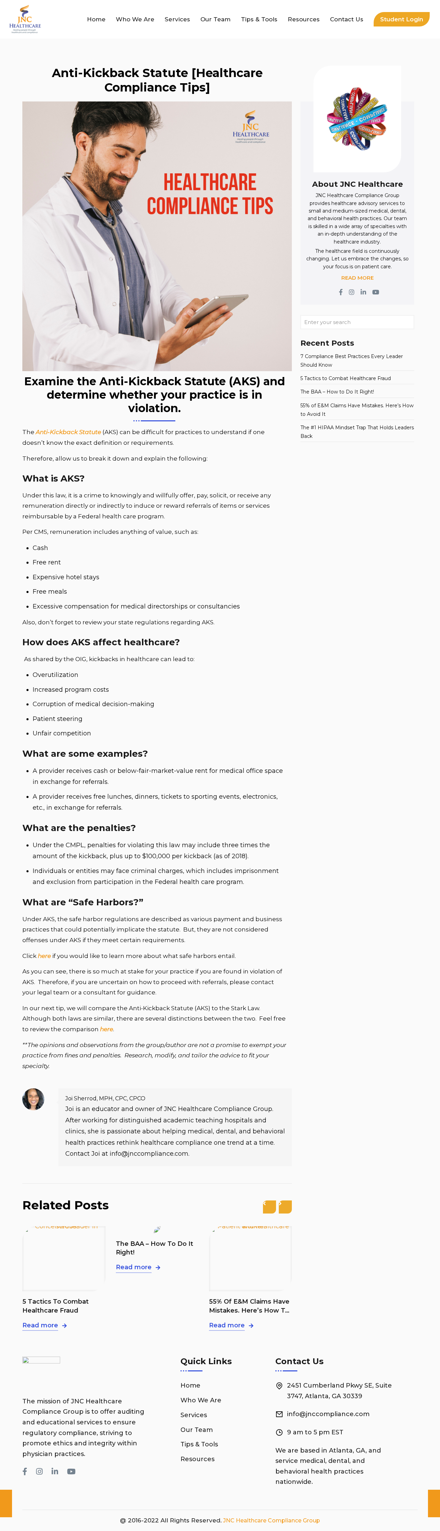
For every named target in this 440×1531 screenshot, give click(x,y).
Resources (197, 1459)
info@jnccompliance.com (328, 1414)
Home (190, 1385)
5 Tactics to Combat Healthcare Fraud (55, 1306)
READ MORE (357, 277)
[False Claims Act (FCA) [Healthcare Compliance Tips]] (6, 1503)
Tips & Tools (199, 1444)
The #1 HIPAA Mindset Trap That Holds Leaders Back (357, 431)
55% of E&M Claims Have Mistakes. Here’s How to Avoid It (249, 1306)
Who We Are (200, 1400)
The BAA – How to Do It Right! (154, 1248)
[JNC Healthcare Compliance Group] (30, 19)
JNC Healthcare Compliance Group (271, 1520)
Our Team (196, 1430)
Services (193, 1415)
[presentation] (269, 1207)
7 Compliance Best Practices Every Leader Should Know (351, 360)
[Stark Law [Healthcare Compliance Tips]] (434, 1503)
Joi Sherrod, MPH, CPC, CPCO (105, 1098)
